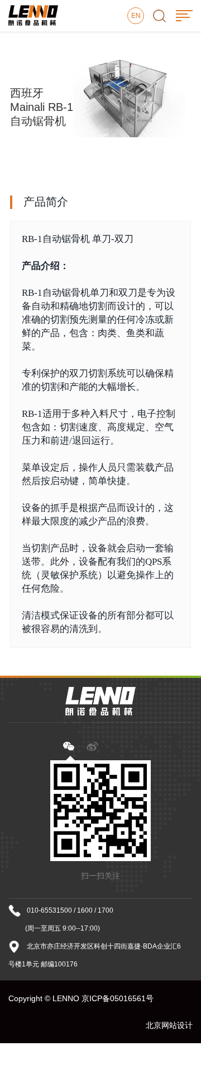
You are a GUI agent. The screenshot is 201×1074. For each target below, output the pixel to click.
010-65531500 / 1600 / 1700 (70, 910)
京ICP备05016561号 (118, 998)
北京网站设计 (169, 1025)
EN (136, 16)
